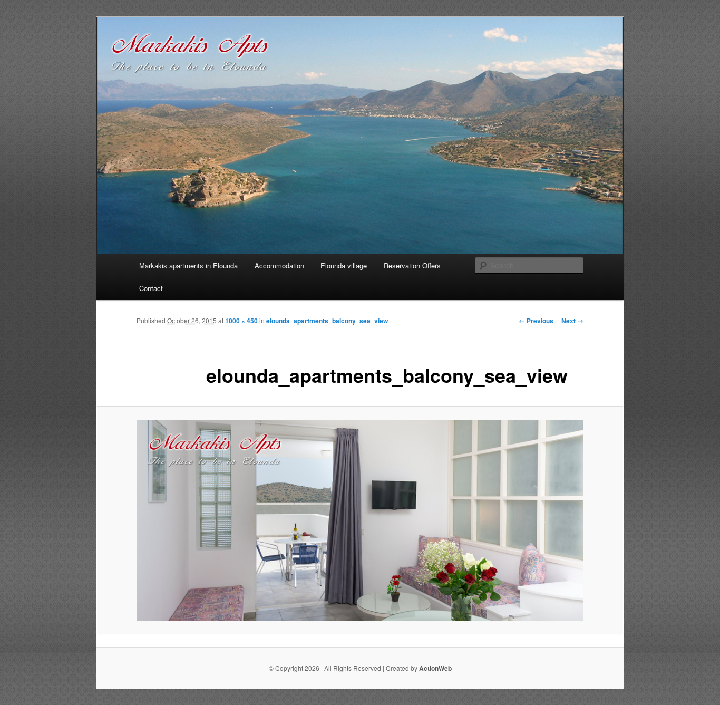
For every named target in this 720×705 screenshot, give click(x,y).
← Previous (536, 320)
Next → (572, 320)
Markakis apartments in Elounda (188, 265)
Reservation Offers (412, 265)
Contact (151, 288)
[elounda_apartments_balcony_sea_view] (360, 520)
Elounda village (343, 265)
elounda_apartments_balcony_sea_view (327, 320)
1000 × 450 (241, 320)
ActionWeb (435, 668)
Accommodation (279, 265)
